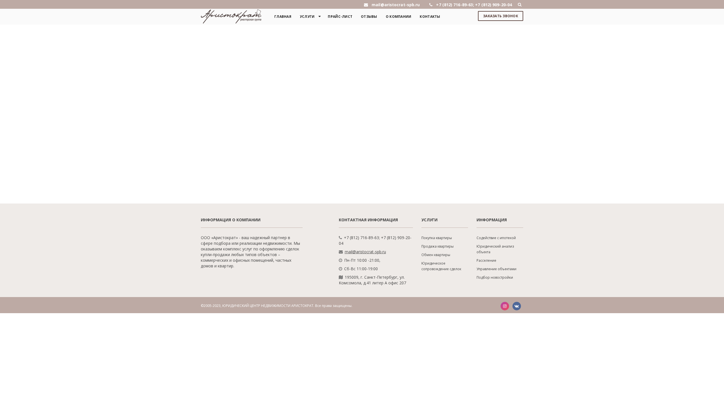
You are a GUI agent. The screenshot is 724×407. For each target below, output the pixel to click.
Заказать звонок (500, 16)
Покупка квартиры (436, 237)
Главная (282, 16)
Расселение (486, 260)
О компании (398, 16)
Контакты (430, 16)
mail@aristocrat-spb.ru (365, 251)
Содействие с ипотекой (496, 237)
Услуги (307, 16)
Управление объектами (496, 269)
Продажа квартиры (437, 246)
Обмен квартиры (435, 254)
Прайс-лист (340, 16)
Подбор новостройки (495, 277)
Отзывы (369, 16)
